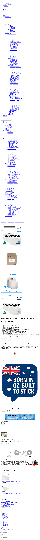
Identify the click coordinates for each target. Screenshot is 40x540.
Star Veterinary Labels (13, 61)
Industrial (9, 29)
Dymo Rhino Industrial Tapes (12, 89)
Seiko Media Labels (13, 55)
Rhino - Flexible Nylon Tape (14, 90)
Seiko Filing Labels (11, 157)
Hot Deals (5, 115)
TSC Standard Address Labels (15, 75)
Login (5, 9)
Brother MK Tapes (11, 111)
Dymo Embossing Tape (11, 113)
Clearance (9, 112)
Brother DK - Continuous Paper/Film (16, 69)
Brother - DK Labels (11, 65)
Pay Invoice (5, 518)
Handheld (11, 26)
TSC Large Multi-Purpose (14, 84)
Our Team (5, 515)
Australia (7, 3)
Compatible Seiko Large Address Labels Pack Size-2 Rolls (11, 481)
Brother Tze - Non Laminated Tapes (16, 107)
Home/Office (10, 25)
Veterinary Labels (10, 58)
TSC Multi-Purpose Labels (14, 83)
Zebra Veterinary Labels (14, 63)
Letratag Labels (10, 114)
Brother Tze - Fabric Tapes (14, 106)
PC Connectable (10, 18)
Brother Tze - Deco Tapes (14, 105)
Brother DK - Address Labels (14, 66)
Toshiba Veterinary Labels (14, 62)
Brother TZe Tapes (11, 101)
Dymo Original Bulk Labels (14, 46)
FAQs (4, 513)
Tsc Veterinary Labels (13, 64)
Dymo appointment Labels (14, 45)
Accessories (9, 23)
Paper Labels (12, 21)
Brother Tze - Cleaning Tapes (14, 109)
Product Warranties (6, 522)
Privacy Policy (5, 524)
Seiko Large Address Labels (14, 51)
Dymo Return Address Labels (14, 36)
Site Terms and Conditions (7, 521)
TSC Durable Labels (11, 190)
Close (2, 534)
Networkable (10, 20)
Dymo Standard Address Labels (13, 139)
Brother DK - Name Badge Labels (15, 73)
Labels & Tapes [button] (6, 138)
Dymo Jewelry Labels (13, 48)
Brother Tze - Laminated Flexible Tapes (14, 207)
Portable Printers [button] (6, 130)
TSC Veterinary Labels (13, 80)
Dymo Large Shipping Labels (14, 38)
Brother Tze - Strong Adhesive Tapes (16, 103)
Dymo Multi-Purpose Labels (14, 41)
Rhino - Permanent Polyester (14, 92)
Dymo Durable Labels (13, 43)
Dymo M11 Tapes (10, 95)
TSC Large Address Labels (14, 76)
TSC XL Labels (12, 81)
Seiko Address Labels (13, 50)
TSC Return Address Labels (14, 77)
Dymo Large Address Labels (12, 140)
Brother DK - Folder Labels (14, 70)
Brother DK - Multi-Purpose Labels (15, 71)
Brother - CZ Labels (11, 87)
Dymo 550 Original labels (14, 47)
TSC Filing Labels (13, 82)
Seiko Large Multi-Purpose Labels (15, 54)
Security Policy (5, 525)
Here (9, 443)
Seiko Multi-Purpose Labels (14, 53)
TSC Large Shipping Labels (14, 79)
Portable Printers (8, 24)
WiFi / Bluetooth (12, 28)
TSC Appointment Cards (12, 189)
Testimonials (5, 516)
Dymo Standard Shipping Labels (15, 37)
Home (4, 15)
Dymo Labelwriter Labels (12, 34)
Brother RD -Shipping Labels (14, 100)
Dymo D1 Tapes (10, 88)
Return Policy (5, 523)
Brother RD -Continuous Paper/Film (16, 98)
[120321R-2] (11, 246)
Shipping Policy (9, 502)
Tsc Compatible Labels (11, 74)
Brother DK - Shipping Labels (13, 173)
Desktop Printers (8, 17)
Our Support (5, 506)
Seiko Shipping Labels (11, 156)
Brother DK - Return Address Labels (16, 68)
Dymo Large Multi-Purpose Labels (15, 42)
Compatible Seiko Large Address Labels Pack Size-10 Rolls (11, 493)
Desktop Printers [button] (6, 122)
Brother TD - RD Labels (12, 96)
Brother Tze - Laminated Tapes (13, 206)
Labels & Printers (6, 16)
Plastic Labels (12, 19)
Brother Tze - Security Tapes (14, 108)
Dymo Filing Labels (13, 40)
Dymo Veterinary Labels (14, 44)
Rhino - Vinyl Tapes (13, 94)
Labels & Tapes (8, 33)
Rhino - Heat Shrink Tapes (14, 91)
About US (5, 514)
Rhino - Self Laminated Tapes (14, 93)
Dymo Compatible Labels (12, 86)
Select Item (4, 499)
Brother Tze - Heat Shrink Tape (15, 104)
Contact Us (5, 116)
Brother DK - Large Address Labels (15, 67)
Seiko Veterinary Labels (13, 56)
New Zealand (8, 4)
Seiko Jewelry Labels (13, 57)
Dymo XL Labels (12, 39)
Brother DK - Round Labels (14, 72)
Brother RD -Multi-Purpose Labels (15, 99)
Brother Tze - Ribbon (13, 110)
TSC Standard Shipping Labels (15, 78)
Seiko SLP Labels (10, 49)
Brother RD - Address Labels (14, 97)
